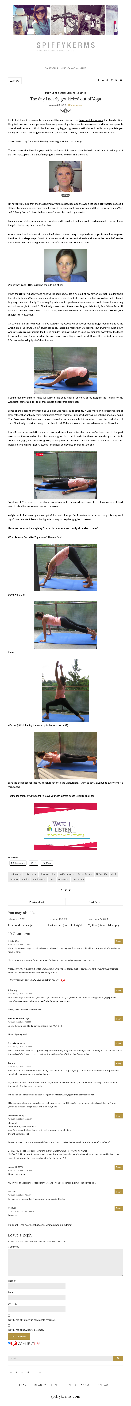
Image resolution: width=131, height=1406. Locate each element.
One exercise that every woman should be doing (46, 1224)
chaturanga (15, 874)
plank (113, 874)
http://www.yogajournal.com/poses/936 (74, 1094)
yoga (51, 879)
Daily (48, 92)
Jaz (9, 1063)
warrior (25, 879)
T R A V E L (24, 1385)
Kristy (11, 941)
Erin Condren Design (20, 925)
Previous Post (36, 901)
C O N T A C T (103, 1385)
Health (72, 92)
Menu (15, 80)
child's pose (31, 874)
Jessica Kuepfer (16, 1018)
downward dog (48, 874)
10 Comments (75, 104)
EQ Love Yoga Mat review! (46, 979)
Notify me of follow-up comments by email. (31, 1319)
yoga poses (78, 879)
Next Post (94, 901)
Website (12, 1303)
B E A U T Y (40, 1385)
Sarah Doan (13, 1043)
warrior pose (39, 879)
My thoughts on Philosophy (103, 925)
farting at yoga (66, 874)
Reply (118, 941)
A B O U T (86, 1385)
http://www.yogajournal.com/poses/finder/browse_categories (39, 1001)
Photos (82, 92)
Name (12, 1280)
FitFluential (59, 92)
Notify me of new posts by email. (26, 1329)
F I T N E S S (70, 1385)
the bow (14, 879)
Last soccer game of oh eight (65, 925)
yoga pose (63, 879)
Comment (14, 1246)
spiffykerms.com (65, 1396)
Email (12, 1292)
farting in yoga (85, 874)
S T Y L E (55, 1385)
